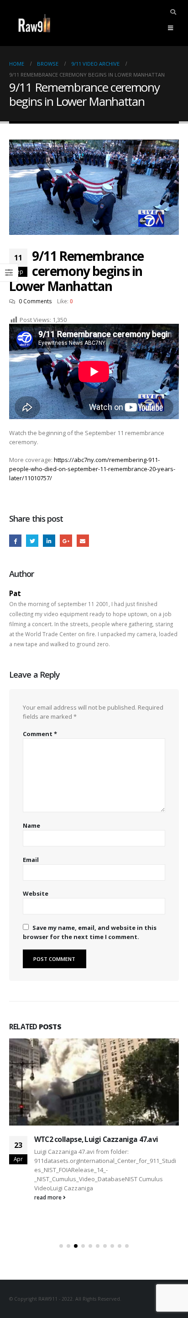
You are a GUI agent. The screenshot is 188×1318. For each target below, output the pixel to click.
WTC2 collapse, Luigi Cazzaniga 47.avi (96, 1139)
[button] (61, 1246)
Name (31, 825)
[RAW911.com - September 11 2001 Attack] (34, 23)
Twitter (32, 540)
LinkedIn (49, 540)
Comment (40, 734)
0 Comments (35, 301)
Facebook (15, 540)
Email (83, 540)
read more (48, 1197)
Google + (66, 540)
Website (35, 893)
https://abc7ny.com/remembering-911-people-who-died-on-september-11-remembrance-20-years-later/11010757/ (92, 469)
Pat (15, 593)
